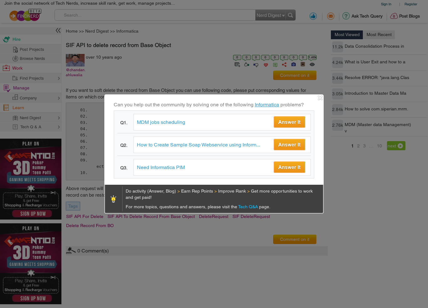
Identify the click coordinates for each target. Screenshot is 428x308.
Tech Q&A (248, 206)
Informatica (267, 105)
